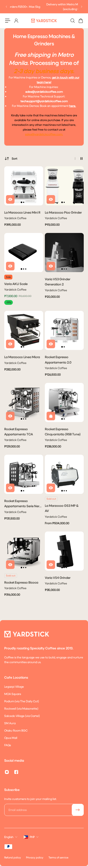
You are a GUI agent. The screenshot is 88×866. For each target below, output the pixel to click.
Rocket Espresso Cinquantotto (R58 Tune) (63, 431)
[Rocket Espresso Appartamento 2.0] (64, 330)
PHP (32, 837)
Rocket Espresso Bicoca (21, 582)
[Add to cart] (51, 416)
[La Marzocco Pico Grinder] (64, 185)
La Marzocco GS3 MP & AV (62, 508)
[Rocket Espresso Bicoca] (23, 551)
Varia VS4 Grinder (57, 577)
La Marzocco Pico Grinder (63, 212)
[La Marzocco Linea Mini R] (23, 185)
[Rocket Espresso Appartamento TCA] (23, 402)
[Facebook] (16, 772)
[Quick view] (10, 199)
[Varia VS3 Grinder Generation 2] (64, 252)
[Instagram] (7, 772)
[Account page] (16, 20)
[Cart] (80, 20)
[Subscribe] (78, 810)
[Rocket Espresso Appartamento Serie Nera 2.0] (23, 474)
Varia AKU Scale (16, 284)
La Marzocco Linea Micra (22, 357)
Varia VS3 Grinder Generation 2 (57, 281)
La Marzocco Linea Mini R (22, 212)
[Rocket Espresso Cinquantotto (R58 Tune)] (64, 402)
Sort (14, 158)
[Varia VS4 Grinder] (64, 551)
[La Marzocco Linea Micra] (23, 330)
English (8, 837)
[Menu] (7, 20)
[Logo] (44, 20)
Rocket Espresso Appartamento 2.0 (58, 359)
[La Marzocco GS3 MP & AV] (64, 474)
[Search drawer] (72, 20)
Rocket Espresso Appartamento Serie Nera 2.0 (22, 504)
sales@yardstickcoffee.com (43, 134)
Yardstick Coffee (15, 218)
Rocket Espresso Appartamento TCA (18, 431)
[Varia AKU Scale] (23, 252)
